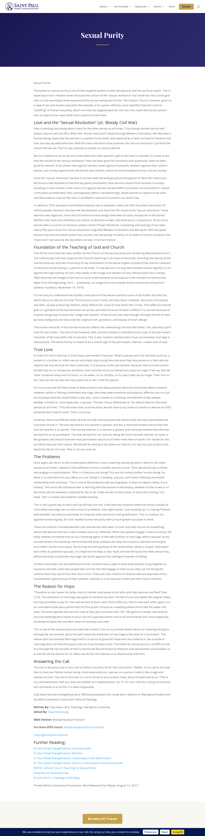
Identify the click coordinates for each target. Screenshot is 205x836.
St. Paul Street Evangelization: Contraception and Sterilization (72, 758)
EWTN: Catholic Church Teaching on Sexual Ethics (65, 768)
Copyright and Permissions (51, 735)
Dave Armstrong (58, 712)
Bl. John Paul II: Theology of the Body (57, 778)
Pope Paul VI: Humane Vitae (51, 773)
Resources (141, 6)
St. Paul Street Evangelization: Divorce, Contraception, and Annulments (78, 763)
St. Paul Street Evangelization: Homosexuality (62, 748)
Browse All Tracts (102, 819)
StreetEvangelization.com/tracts (83, 727)
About (103, 6)
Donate (186, 6)
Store (172, 6)
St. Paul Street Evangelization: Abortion (58, 753)
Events (157, 6)
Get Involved (121, 6)
